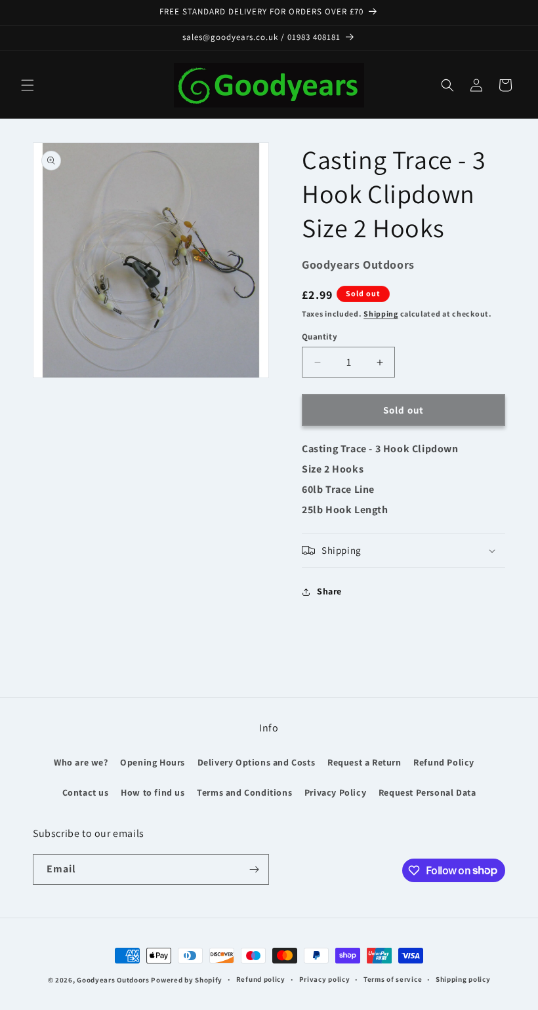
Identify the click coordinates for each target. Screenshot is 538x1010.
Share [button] (329, 591)
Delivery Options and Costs (256, 762)
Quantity (319, 336)
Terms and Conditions (244, 792)
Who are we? (81, 762)
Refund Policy (443, 762)
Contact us (85, 792)
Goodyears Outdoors (113, 979)
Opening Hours (152, 762)
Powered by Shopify (186, 979)
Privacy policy (324, 979)
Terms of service (392, 979)
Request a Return (364, 762)
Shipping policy (463, 979)
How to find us (152, 792)
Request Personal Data (427, 792)
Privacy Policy (335, 792)
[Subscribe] (253, 869)
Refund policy (260, 979)
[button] (27, 85)
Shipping (380, 314)
